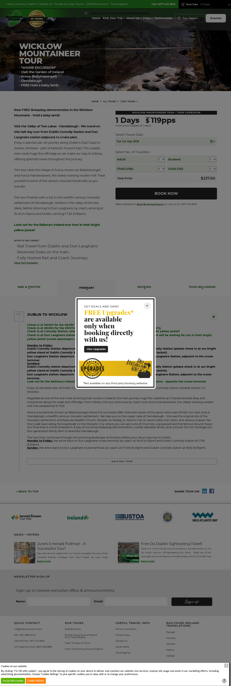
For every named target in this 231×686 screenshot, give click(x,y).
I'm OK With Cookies (13, 680)
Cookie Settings (35, 680)
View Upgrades (96, 349)
